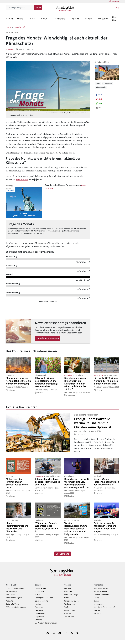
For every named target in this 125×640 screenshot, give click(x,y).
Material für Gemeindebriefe (104, 607)
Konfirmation (69, 610)
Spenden (97, 613)
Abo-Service (39, 591)
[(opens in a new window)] (48, 633)
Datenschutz (40, 613)
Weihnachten (69, 604)
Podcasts (9, 601)
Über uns (38, 619)
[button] (10, 49)
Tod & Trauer (69, 616)
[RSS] (77, 633)
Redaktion (39, 607)
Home (8, 27)
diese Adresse (22, 179)
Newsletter (103, 18)
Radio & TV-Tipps (12, 604)
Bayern (88, 18)
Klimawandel (101, 87)
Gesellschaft (59, 18)
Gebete (96, 601)
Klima (98, 83)
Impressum (39, 616)
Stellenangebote (41, 601)
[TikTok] (66, 633)
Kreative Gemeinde (101, 594)
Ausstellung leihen (101, 588)
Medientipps (10, 594)
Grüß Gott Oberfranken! (15, 588)
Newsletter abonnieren (48, 338)
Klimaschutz (107, 83)
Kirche (20, 18)
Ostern (66, 597)
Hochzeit (67, 613)
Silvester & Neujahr (71, 601)
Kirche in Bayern (12, 591)
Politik (32, 18)
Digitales (75, 18)
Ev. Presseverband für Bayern (46, 623)
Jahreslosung (99, 604)
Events (96, 597)
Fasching (67, 588)
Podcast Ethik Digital (14, 597)
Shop (116, 7)
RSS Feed (97, 610)
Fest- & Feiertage (71, 594)
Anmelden (115, 1)
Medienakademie (100, 591)
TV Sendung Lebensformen (16, 607)
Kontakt (38, 604)
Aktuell (9, 18)
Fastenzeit (68, 591)
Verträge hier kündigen (44, 597)
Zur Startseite (62, 554)
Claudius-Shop (40, 588)
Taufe (66, 607)
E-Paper (38, 594)
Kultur (44, 18)
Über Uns (114, 19)
